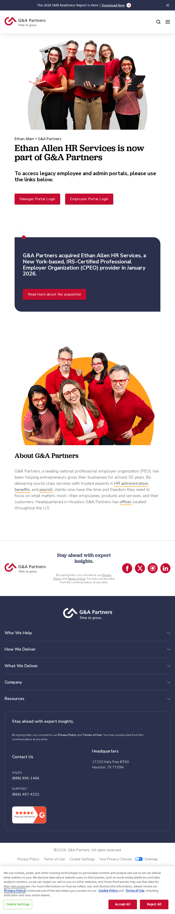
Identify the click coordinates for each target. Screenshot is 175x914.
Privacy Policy (67, 735)
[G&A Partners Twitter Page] (140, 568)
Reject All (154, 904)
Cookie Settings (18, 904)
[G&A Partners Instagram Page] (153, 568)
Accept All (122, 904)
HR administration (131, 483)
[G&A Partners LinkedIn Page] (165, 568)
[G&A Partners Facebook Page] (127, 568)
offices (125, 502)
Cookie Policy (108, 891)
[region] (87, 890)
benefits (22, 489)
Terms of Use (76, 579)
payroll (46, 489)
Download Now (113, 5)
